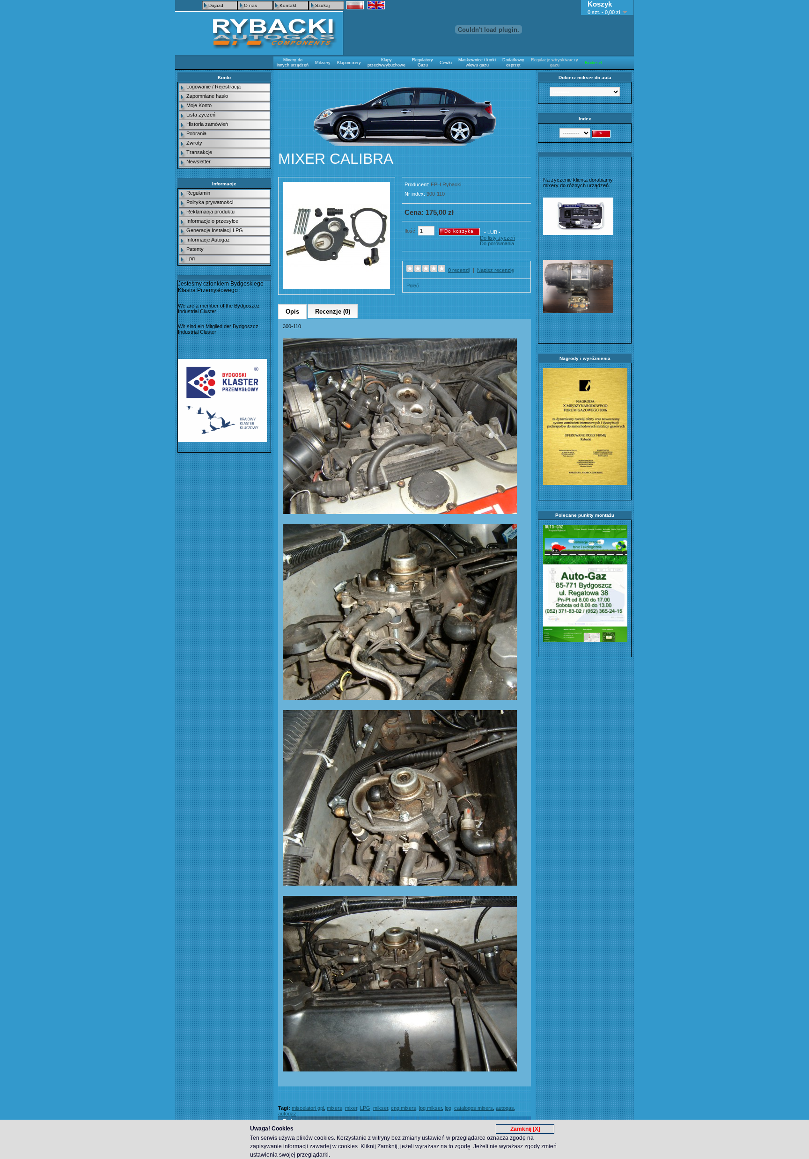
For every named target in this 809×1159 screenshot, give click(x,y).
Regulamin (198, 193)
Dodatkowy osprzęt (513, 62)
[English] (376, 5)
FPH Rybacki (446, 184)
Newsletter (198, 161)
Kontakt (287, 5)
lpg (448, 1108)
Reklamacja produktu (210, 211)
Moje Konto (199, 105)
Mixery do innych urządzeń (293, 62)
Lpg (190, 258)
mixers (334, 1108)
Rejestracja (228, 86)
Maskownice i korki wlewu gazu (477, 62)
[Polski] (355, 5)
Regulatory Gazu (422, 62)
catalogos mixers (473, 1108)
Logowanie (198, 86)
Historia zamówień (207, 124)
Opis (292, 311)
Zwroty (194, 143)
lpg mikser (430, 1108)
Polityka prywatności (209, 202)
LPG (365, 1108)
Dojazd (215, 5)
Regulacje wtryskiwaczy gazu (554, 62)
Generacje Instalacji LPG (214, 230)
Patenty (195, 249)
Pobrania (196, 133)
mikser (380, 1108)
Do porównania (497, 243)
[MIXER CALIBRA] (336, 287)
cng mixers (403, 1108)
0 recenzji (459, 270)
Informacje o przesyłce (212, 221)
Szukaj (322, 5)
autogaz (287, 1113)
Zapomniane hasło (207, 96)
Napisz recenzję (495, 270)
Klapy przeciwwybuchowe (386, 62)
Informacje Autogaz (208, 239)
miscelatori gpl (308, 1108)
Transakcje (199, 152)
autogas (505, 1108)
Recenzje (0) (332, 311)
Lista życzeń (200, 114)
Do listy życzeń (497, 238)
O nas (250, 5)
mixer (351, 1108)
